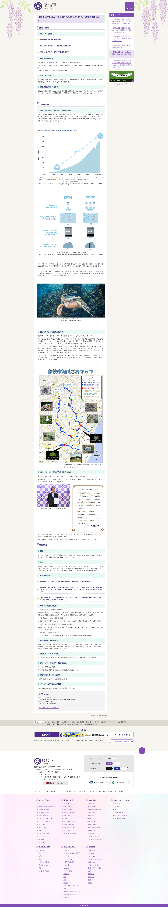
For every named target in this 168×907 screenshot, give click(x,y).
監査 (89, 880)
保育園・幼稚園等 (68, 812)
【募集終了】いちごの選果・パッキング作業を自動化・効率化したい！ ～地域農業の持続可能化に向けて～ (122, 64)
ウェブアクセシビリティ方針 (66, 791)
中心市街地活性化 (44, 862)
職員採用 (91, 874)
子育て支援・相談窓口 (70, 821)
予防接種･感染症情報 (94, 809)
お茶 (64, 880)
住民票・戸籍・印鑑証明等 (47, 806)
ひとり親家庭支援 (68, 824)
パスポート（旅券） (45, 812)
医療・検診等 (92, 806)
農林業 (65, 883)
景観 (40, 859)
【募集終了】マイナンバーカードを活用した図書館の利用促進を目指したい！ (121, 39)
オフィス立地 (67, 871)
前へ (114, 84)
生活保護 (91, 833)
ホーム (47, 722)
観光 (114, 809)
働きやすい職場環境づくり (71, 891)
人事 (89, 871)
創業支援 (66, 874)
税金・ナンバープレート (46, 818)
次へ (126, 84)
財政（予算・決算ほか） (95, 868)
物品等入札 (66, 856)
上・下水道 (42, 836)
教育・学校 (66, 815)
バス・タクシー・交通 (45, 821)
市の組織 (91, 853)
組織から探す (56, 722)
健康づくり (91, 818)
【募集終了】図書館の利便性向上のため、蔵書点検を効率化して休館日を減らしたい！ (121, 30)
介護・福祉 (91, 812)
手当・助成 (66, 830)
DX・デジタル (67, 859)
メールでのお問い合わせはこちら (49, 708)
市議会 (90, 883)
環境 (40, 868)
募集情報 (88, 722)
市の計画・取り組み (69, 833)
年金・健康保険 (43, 815)
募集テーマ (115, 15)
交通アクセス (101, 791)
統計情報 (91, 877)
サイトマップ (39, 791)
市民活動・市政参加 (119, 818)
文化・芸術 (116, 803)
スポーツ (116, 806)
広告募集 (66, 897)
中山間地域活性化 (68, 862)
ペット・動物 (43, 827)
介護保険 (91, 815)
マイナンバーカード (45, 809)
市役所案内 (91, 791)
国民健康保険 (92, 824)
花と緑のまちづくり (45, 865)
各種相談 (41, 839)
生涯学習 (66, 818)
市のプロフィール (93, 856)
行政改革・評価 (93, 865)
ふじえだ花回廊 (118, 812)
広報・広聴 (91, 862)
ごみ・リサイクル (44, 833)
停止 (129, 84)
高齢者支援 (91, 821)
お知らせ (41, 803)
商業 (64, 877)
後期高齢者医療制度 (94, 827)
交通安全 (41, 830)
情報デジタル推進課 (77, 722)
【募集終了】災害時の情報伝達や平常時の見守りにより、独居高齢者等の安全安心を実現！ (121, 21)
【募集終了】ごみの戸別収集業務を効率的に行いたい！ (121, 46)
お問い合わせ (119, 791)
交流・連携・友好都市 (120, 815)
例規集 (110, 791)
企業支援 (66, 865)
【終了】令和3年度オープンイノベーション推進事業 (110, 722)
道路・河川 (42, 853)
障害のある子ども (68, 827)
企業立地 (66, 868)
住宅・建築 (42, 824)
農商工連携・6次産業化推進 (72, 886)
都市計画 (41, 856)
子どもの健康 (67, 809)
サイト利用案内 (50, 791)
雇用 (64, 889)
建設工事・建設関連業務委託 (72, 853)
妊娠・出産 (66, 806)
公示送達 (41, 842)
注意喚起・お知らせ (94, 836)
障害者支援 (91, 830)
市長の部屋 (91, 850)
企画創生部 (65, 722)
